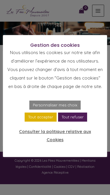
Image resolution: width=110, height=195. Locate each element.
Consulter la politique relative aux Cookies (55, 135)
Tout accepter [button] (40, 117)
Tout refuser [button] (73, 117)
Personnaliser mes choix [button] (55, 105)
